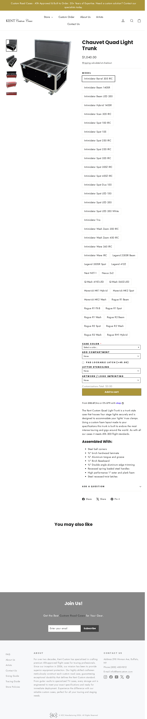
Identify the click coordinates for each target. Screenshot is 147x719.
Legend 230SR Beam (124, 255)
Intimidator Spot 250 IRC (97, 140)
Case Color (90, 344)
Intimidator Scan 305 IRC (97, 114)
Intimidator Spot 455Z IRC (98, 176)
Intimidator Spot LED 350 (98, 202)
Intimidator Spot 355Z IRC (98, 167)
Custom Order (67, 17)
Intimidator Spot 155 (95, 131)
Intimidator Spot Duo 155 (98, 184)
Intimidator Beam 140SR (97, 87)
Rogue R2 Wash (115, 326)
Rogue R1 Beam (120, 299)
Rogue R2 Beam (115, 317)
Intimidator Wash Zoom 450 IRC (101, 237)
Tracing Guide (13, 681)
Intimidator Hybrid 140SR (98, 105)
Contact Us (73, 24)
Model (86, 73)
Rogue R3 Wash (93, 334)
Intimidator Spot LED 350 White (101, 211)
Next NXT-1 (90, 273)
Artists (99, 17)
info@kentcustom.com (122, 671)
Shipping (86, 62)
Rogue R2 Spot (92, 326)
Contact (128, 3)
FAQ (8, 654)
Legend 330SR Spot (95, 264)
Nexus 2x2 (108, 273)
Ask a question (93, 486)
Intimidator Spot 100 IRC (97, 122)
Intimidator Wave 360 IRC (98, 246)
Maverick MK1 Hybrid (96, 290)
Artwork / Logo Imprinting (103, 376)
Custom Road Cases (22, 3)
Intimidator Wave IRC (95, 255)
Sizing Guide (12, 676)
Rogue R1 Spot (114, 308)
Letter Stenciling (95, 367)
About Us (85, 17)
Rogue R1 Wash (92, 317)
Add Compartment (96, 352)
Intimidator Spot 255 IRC (97, 149)
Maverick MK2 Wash (95, 299)
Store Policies (13, 686)
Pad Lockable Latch (107, 362)
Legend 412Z (118, 264)
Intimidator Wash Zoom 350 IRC (101, 229)
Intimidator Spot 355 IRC (97, 158)
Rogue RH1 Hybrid (117, 334)
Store (47, 17)
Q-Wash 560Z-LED (119, 282)
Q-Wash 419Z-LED (94, 282)
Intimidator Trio (92, 220)
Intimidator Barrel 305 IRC (98, 78)
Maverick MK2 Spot (123, 290)
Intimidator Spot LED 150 (97, 193)
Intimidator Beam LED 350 (98, 96)
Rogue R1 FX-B (92, 308)
